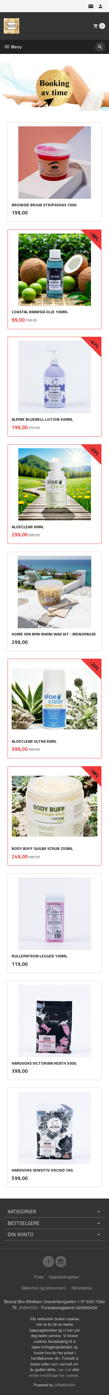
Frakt (39, 1277)
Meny (16, 47)
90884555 (28, 1307)
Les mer (65, 1369)
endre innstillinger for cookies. (54, 1375)
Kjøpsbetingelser (64, 1277)
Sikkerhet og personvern (43, 1288)
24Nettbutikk (65, 1384)
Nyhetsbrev (82, 1288)
